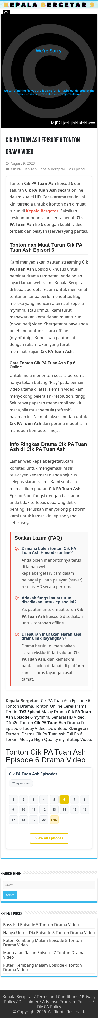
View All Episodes (49, 838)
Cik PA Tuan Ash (24, 169)
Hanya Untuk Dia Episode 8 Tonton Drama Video (49, 932)
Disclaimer (29, 1001)
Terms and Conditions (57, 996)
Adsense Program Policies (67, 1001)
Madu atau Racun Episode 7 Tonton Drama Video (43, 955)
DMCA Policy (49, 1006)
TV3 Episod (76, 169)
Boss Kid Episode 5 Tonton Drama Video (41, 924)
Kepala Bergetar (52, 169)
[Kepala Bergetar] (49, 4)
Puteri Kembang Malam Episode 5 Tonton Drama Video (42, 943)
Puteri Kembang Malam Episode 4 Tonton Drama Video (42, 967)
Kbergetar (78, 728)
